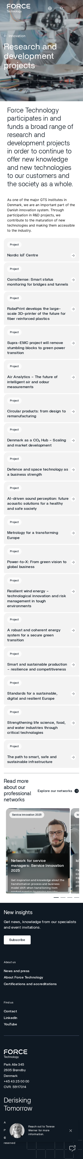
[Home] (18, 8)
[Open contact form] (72, 1148)
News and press (17, 971)
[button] (42, 1130)
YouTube (10, 1024)
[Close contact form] (70, 1130)
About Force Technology (23, 977)
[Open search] (61, 8)
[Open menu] (73, 8)
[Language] (49, 8)
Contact (10, 1011)
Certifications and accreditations (30, 984)
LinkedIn (10, 1018)
